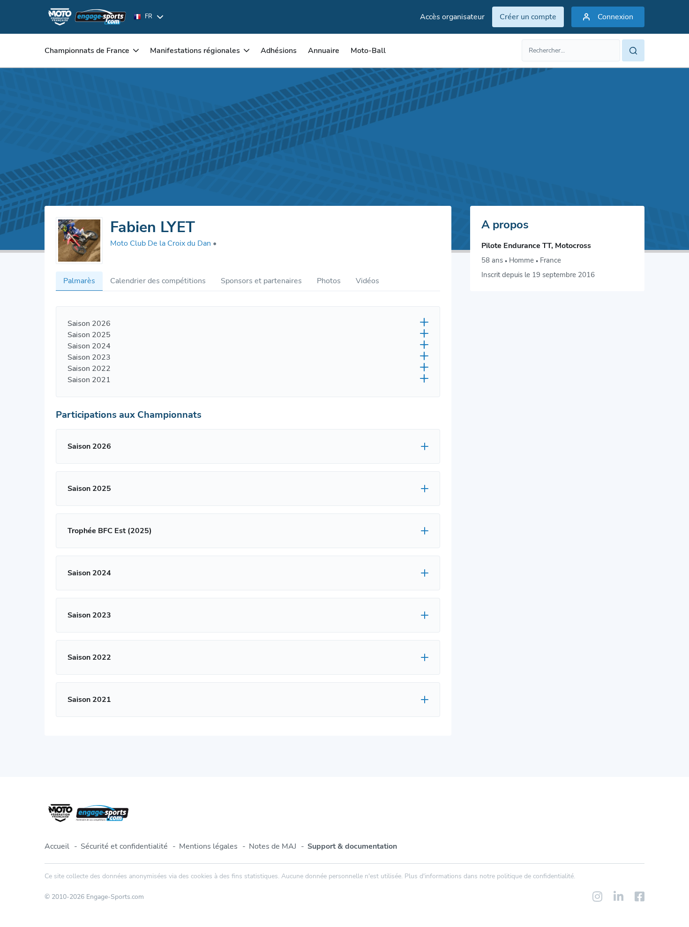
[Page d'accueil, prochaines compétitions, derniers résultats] (85, 17)
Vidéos (367, 281)
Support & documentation (352, 846)
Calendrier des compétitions (158, 281)
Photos (329, 281)
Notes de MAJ (272, 846)
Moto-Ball (368, 50)
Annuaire (323, 50)
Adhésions (279, 50)
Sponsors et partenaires (261, 281)
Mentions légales (208, 846)
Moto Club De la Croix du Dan (163, 243)
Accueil (57, 846)
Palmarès (79, 281)
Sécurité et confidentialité (124, 846)
